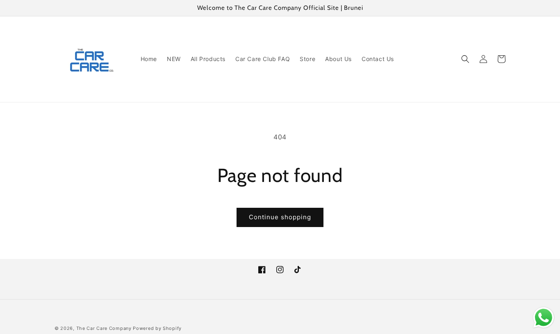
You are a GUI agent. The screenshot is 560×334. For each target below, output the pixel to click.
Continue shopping (280, 217)
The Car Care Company (104, 328)
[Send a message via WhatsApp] (543, 317)
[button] (465, 59)
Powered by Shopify (157, 328)
